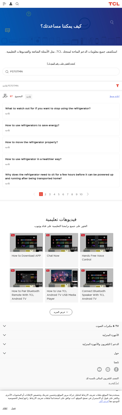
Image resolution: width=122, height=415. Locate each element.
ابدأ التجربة (114, 383)
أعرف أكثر (104, 401)
